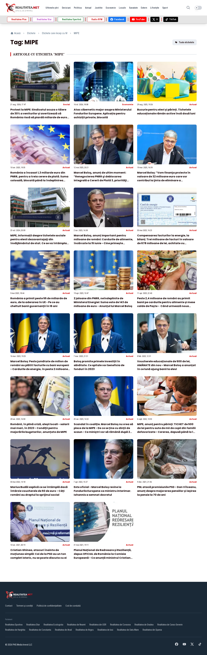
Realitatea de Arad (63, 630)
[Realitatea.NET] (22, 7)
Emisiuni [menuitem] (66, 7)
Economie (127, 104)
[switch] (198, 8)
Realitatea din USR (97, 624)
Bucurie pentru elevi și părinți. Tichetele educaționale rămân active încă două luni (166, 111)
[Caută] (188, 7)
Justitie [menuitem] (99, 7)
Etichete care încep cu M (54, 33)
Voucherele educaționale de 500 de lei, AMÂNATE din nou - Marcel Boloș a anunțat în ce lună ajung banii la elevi (166, 365)
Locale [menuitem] (122, 7)
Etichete (31, 33)
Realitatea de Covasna (120, 624)
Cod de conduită (73, 605)
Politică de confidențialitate (49, 605)
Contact (8, 605)
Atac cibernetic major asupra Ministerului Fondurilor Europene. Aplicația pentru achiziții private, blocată (102, 113)
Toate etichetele (186, 42)
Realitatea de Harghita (15, 630)
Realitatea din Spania (152, 630)
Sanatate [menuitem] (133, 7)
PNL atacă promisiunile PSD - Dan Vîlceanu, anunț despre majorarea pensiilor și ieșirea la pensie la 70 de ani (166, 491)
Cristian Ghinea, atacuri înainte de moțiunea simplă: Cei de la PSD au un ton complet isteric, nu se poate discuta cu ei (38, 554)
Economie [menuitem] (111, 7)
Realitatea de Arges (85, 630)
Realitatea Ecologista (53, 624)
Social (66, 104)
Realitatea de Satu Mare (128, 630)
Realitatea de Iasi (105, 630)
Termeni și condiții (24, 605)
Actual (193, 104)
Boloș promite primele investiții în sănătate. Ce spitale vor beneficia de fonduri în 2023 (99, 365)
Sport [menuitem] (165, 7)
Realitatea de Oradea (144, 624)
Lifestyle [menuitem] (154, 7)
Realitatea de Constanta (40, 630)
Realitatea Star (33, 624)
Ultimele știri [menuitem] (52, 7)
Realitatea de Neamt (76, 624)
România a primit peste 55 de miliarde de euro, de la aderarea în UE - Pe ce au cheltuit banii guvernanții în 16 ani (38, 302)
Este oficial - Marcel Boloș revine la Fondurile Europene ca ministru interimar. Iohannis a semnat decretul (102, 491)
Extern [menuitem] (144, 7)
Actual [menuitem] (88, 7)
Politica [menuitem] (78, 7)
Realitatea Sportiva (13, 624)
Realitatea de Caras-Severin (170, 624)
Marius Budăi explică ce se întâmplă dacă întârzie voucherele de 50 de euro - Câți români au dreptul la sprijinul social (39, 491)
